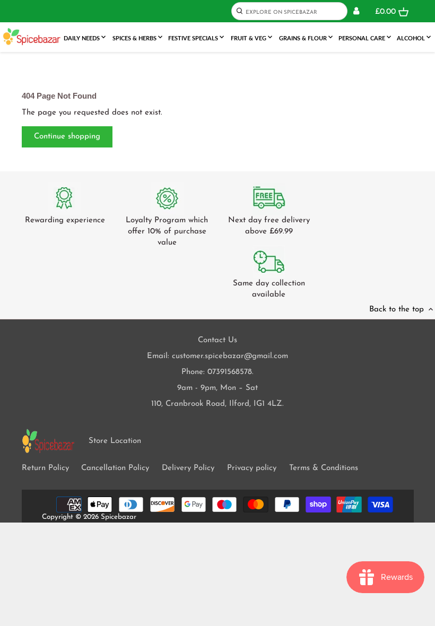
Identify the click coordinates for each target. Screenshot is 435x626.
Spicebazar (118, 517)
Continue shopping (67, 137)
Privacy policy (251, 468)
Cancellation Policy (115, 468)
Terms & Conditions (323, 468)
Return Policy (45, 468)
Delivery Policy (188, 468)
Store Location (115, 441)
